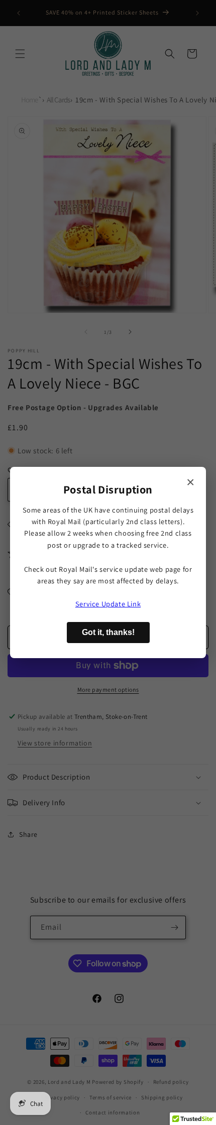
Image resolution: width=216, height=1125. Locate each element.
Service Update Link (108, 603)
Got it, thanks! (108, 632)
